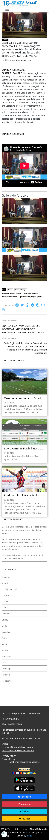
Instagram (25, 804)
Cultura (5, 607)
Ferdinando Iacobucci (31, 293)
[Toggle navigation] (7, 9)
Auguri (5, 583)
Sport (5, 40)
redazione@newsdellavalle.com (18, 750)
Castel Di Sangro (20, 290)
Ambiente (6, 577)
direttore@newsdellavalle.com (17, 747)
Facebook (25, 796)
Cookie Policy (8, 759)
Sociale (5, 650)
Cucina (5, 601)
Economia (6, 613)
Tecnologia (6, 668)
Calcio (10, 290)
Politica (5, 638)
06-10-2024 (17, 60)
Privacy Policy (9, 755)
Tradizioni (6, 681)
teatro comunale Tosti (9, 297)
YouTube (25, 818)
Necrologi (6, 632)
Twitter (26, 811)
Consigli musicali (9, 589)
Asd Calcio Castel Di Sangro (11, 293)
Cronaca (5, 595)
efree (29, 835)
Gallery (5, 619)
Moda (4, 626)
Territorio (6, 674)
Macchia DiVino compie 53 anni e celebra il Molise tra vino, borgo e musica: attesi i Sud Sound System (24, 530)
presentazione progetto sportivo (31, 297)
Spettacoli (6, 656)
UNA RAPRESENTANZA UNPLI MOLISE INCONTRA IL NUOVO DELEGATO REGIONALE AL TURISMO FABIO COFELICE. (23, 329)
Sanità (4, 644)
